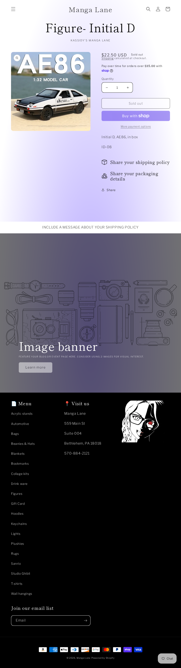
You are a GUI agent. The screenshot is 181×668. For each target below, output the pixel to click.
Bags (15, 434)
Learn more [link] (35, 367)
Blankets (18, 453)
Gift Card (18, 503)
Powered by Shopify (103, 657)
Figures (16, 493)
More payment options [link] (136, 126)
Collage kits (20, 474)
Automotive (20, 424)
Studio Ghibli (20, 573)
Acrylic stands (21, 413)
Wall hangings (21, 593)
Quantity (108, 79)
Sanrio (16, 563)
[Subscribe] (85, 620)
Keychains (19, 524)
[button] (13, 9)
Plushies (17, 543)
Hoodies (17, 513)
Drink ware (19, 484)
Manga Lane (83, 657)
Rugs (15, 553)
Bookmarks (20, 463)
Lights (16, 534)
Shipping (108, 58)
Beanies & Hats (23, 443)
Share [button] (111, 190)
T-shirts (17, 583)
